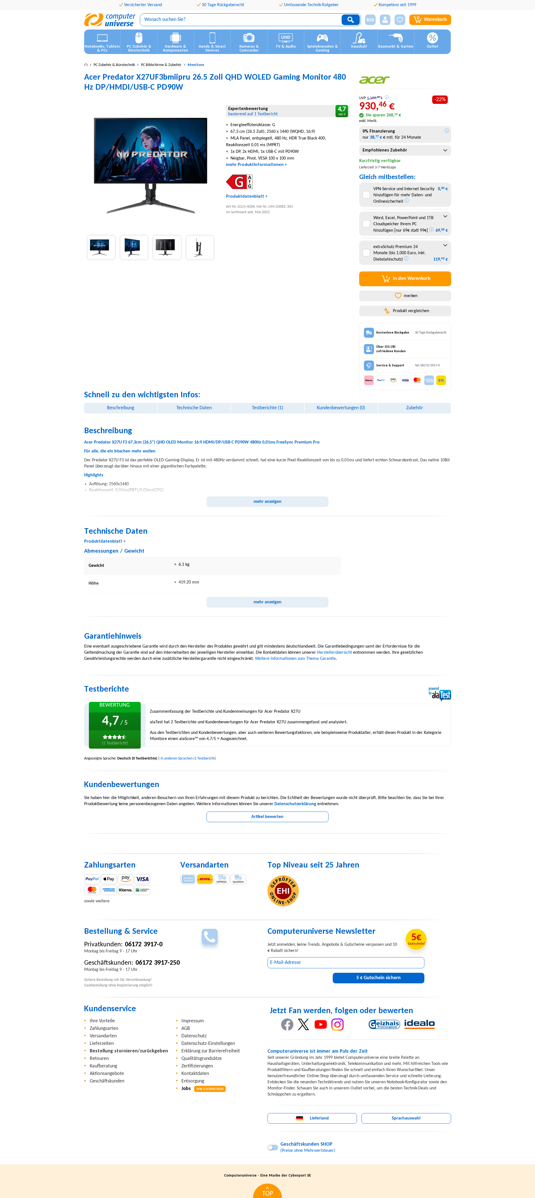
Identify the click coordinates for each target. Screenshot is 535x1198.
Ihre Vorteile (102, 1021)
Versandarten (103, 1036)
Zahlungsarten (104, 1028)
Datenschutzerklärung (295, 804)
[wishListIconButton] (400, 19)
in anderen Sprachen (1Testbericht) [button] (188, 758)
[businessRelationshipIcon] (370, 19)
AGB (185, 1028)
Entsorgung (192, 1081)
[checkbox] (366, 195)
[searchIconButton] (351, 19)
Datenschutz (193, 1036)
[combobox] (405, 150)
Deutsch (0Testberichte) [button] (137, 758)
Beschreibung (120, 408)
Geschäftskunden (107, 1081)
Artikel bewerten (267, 817)
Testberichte (267, 408)
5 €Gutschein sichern (378, 978)
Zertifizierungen (197, 1066)
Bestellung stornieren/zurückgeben (129, 1051)
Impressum (192, 1021)
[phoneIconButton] (210, 937)
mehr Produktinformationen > (256, 165)
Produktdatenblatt (245, 196)
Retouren (99, 1058)
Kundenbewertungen (341, 408)
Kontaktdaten (195, 1073)
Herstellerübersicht (334, 652)
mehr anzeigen (267, 501)
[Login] (385, 19)
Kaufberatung (103, 1066)
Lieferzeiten (102, 1043)
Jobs (202, 1088)
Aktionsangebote (107, 1073)
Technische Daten (194, 408)
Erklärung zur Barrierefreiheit (210, 1051)
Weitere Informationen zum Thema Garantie (295, 658)
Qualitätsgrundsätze (201, 1058)
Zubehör (414, 408)
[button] (368, 19)
